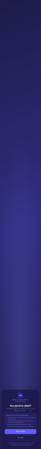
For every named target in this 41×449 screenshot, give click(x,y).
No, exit (20, 438)
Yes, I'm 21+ (20, 431)
